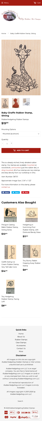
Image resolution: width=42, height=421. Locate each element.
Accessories (21, 346)
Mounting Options (8, 129)
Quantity (4, 139)
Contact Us (21, 348)
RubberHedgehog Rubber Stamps (22, 408)
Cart (39, 3)
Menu (6, 3)
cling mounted (7, 170)
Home (3, 33)
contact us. (5, 187)
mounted (30, 165)
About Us (21, 337)
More (21, 351)
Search (20, 401)
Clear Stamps (21, 343)
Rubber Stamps (21, 340)
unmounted (16, 168)
